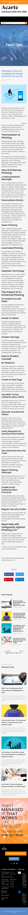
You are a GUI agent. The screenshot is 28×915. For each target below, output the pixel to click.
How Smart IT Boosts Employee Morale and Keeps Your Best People (19, 641)
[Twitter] (14, 863)
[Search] (26, 23)
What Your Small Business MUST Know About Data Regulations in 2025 (19, 603)
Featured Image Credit (9, 555)
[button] (14, 18)
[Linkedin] (16, 863)
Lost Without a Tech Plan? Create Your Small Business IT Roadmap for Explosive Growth (19, 628)
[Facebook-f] (11, 863)
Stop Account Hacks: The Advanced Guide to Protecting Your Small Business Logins (19, 615)
